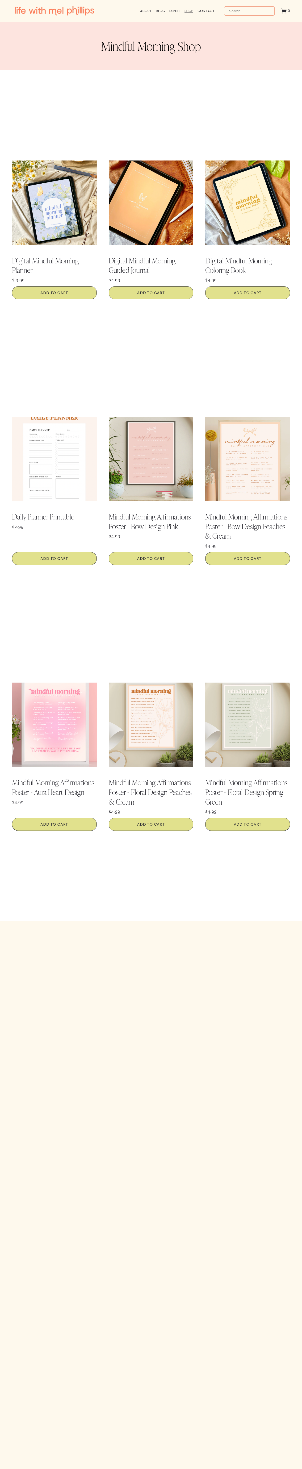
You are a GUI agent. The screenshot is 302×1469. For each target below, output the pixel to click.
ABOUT (146, 11)
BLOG (160, 11)
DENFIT (174, 11)
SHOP (189, 11)
